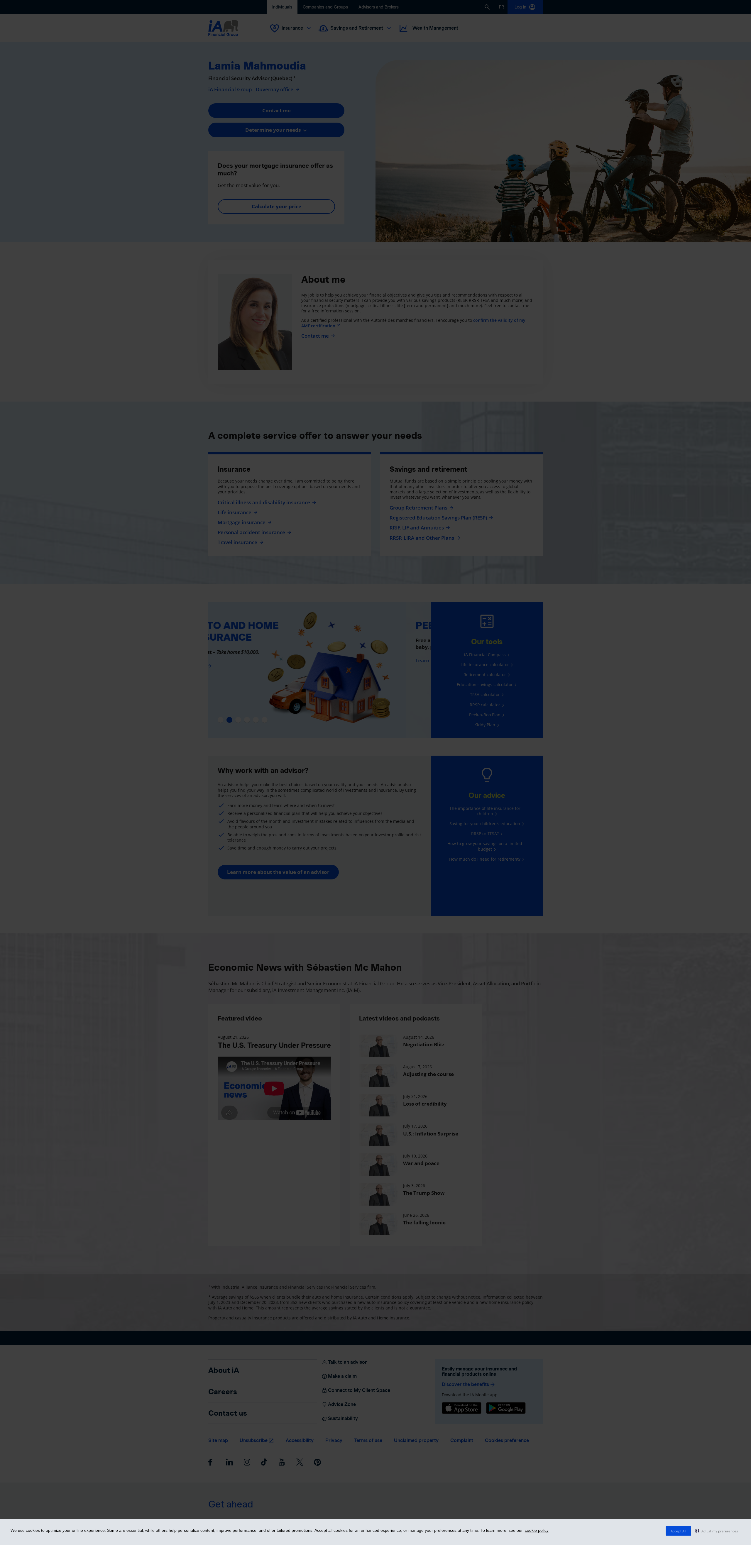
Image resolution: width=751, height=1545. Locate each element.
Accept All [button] (678, 1531)
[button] (716, 1531)
